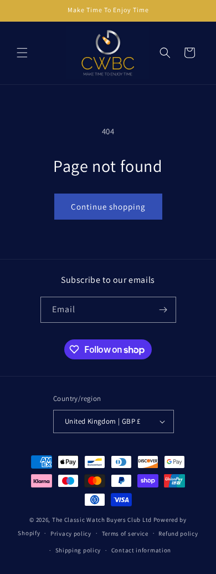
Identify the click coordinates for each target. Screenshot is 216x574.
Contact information (141, 550)
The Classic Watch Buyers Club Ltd (102, 520)
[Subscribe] (163, 310)
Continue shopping (108, 206)
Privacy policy (70, 533)
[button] (22, 52)
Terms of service (125, 533)
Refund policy (178, 533)
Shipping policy (78, 550)
